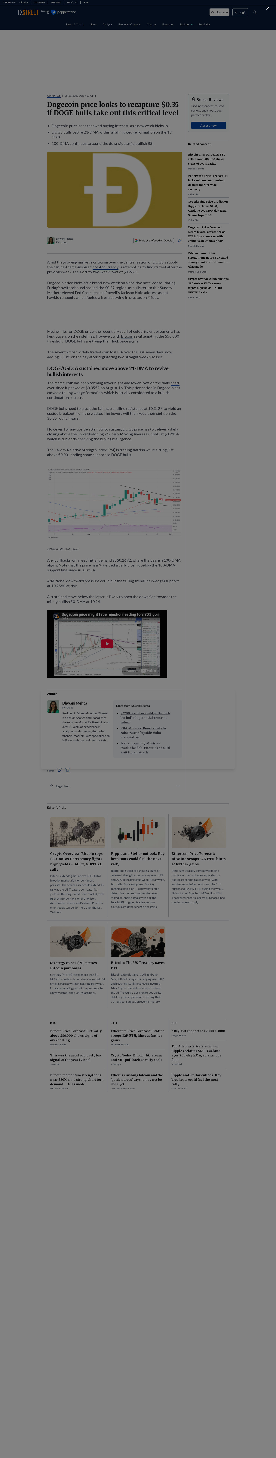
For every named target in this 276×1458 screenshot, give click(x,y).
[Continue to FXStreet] (267, 8)
